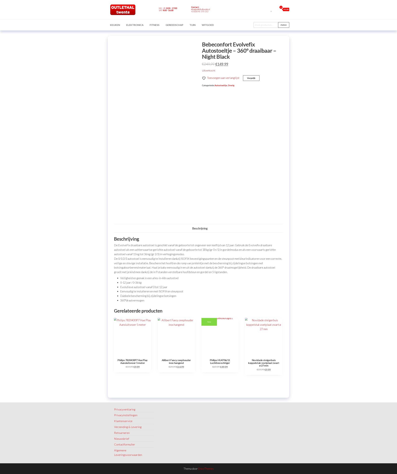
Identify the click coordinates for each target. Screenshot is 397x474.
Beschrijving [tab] (200, 228)
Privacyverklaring (124, 409)
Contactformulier (124, 444)
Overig (231, 85)
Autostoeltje (221, 85)
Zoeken (284, 25)
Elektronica (134, 24)
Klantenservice (123, 421)
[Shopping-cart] (224, 9)
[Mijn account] (275, 9)
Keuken (115, 24)
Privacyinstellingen (125, 415)
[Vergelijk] (268, 9)
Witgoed (208, 24)
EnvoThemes (206, 468)
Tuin (193, 24)
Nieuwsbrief (121, 438)
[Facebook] (219, 9)
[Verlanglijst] (271, 9)
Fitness (154, 24)
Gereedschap (174, 24)
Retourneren (122, 432)
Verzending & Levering (128, 427)
